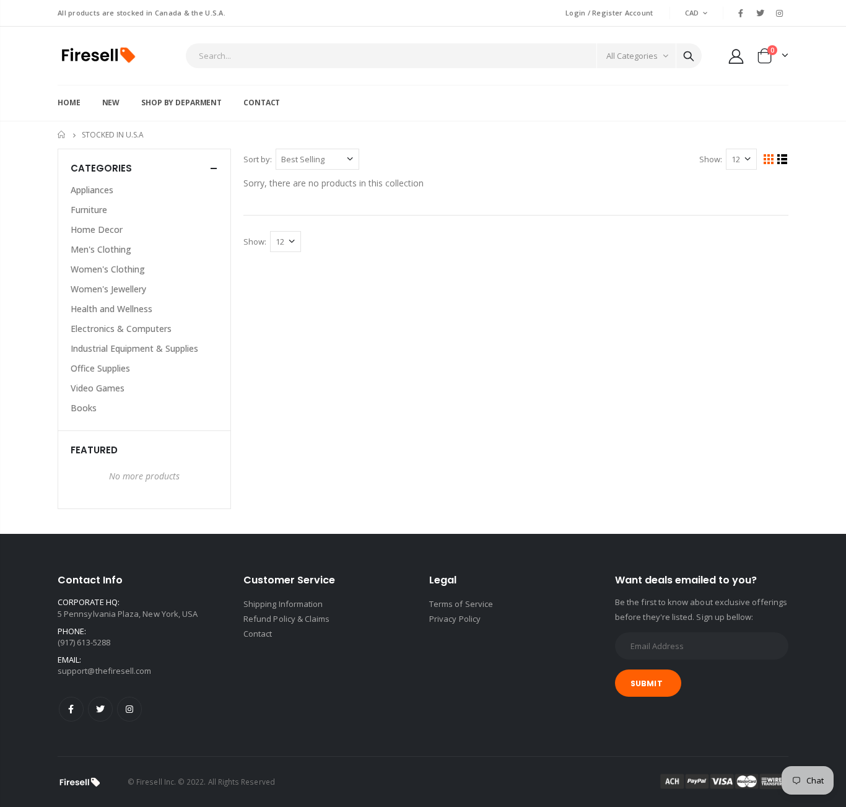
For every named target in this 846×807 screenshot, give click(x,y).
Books (84, 408)
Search (689, 55)
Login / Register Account (609, 12)
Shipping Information (283, 603)
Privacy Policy (455, 618)
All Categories (632, 55)
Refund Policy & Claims (286, 618)
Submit (646, 683)
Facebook (71, 709)
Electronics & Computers (121, 328)
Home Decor (97, 229)
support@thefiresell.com (105, 670)
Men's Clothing (101, 249)
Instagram (129, 709)
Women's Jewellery (108, 289)
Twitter (100, 709)
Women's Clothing (108, 269)
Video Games (97, 388)
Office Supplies (100, 368)
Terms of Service (461, 603)
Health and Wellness (111, 309)
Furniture (89, 210)
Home (62, 135)
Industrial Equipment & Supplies (134, 348)
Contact (257, 633)
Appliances (92, 190)
